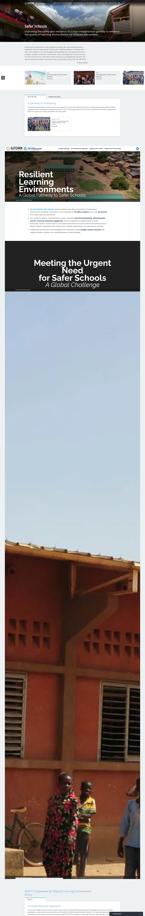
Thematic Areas (66, 3)
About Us (57, 3)
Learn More (54, 126)
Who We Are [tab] (32, 97)
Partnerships (78, 3)
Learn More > (50, 78)
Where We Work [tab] (54, 97)
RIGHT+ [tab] (30, 899)
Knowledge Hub (101, 3)
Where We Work (89, 3)
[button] (3, 78)
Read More (83, 62)
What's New (113, 3)
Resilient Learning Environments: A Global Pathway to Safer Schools (60, 122)
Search (118, 2)
